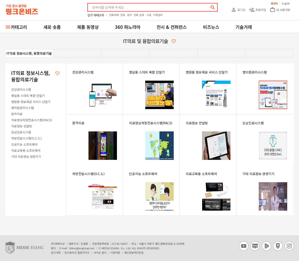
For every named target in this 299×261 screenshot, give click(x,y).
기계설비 (158, 15)
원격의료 (17, 114)
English (286, 3)
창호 (122, 15)
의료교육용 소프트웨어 (25, 150)
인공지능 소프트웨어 (24, 144)
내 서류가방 (280, 10)
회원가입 (257, 10)
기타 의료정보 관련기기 (26, 156)
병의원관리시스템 (22, 108)
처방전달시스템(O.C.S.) (26, 138)
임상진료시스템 (21, 132)
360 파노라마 (127, 27)
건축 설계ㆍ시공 (142, 15)
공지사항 (56, 253)
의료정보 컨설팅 (21, 126)
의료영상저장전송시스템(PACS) (31, 120)
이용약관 (115, 253)
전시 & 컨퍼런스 (172, 27)
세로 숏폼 (52, 27)
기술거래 (244, 27)
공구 (129, 15)
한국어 (274, 3)
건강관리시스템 (21, 89)
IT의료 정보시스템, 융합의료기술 (29, 53)
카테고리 (19, 27)
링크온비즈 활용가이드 (77, 253)
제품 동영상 (88, 27)
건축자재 (114, 15)
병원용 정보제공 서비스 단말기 (31, 102)
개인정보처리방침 (134, 253)
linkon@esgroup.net (81, 248)
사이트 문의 (100, 253)
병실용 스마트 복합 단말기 (28, 95)
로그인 (238, 10)
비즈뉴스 (211, 27)
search (213, 7)
